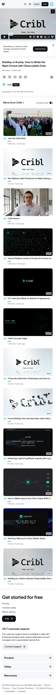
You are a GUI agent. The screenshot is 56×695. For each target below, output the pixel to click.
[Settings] (37, 36)
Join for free (40, 48)
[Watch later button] (20, 77)
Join (45, 4)
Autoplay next (42, 103)
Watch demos (8, 612)
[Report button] (25, 77)
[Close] (53, 45)
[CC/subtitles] (34, 36)
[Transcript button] (52, 77)
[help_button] (30, 4)
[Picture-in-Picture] (45, 36)
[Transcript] (41, 36)
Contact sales (9, 607)
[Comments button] (15, 77)
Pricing (5, 603)
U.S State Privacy (44, 688)
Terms (47, 685)
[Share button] (4, 77)
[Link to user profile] (4, 84)
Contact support (13, 646)
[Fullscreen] (48, 36)
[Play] (4, 37)
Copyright (10, 691)
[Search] (25, 4)
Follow (15, 84)
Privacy (5, 688)
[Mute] (30, 36)
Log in (36, 4)
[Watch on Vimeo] (52, 36)
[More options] (53, 11)
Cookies (21, 691)
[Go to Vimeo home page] (3, 4)
